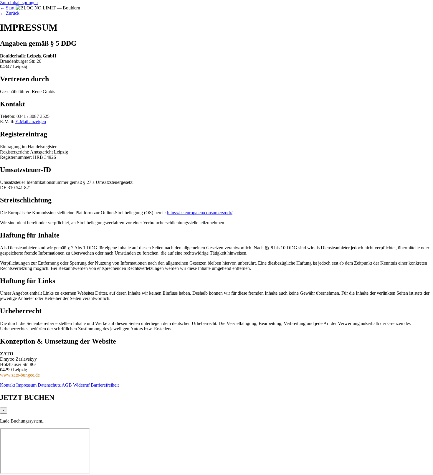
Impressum (27, 384)
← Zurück (9, 13)
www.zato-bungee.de (20, 374)
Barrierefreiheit (105, 384)
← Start (7, 7)
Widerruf (82, 384)
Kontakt (8, 384)
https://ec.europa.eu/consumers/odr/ (199, 212)
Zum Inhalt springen (19, 2)
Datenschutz (50, 384)
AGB (67, 384)
